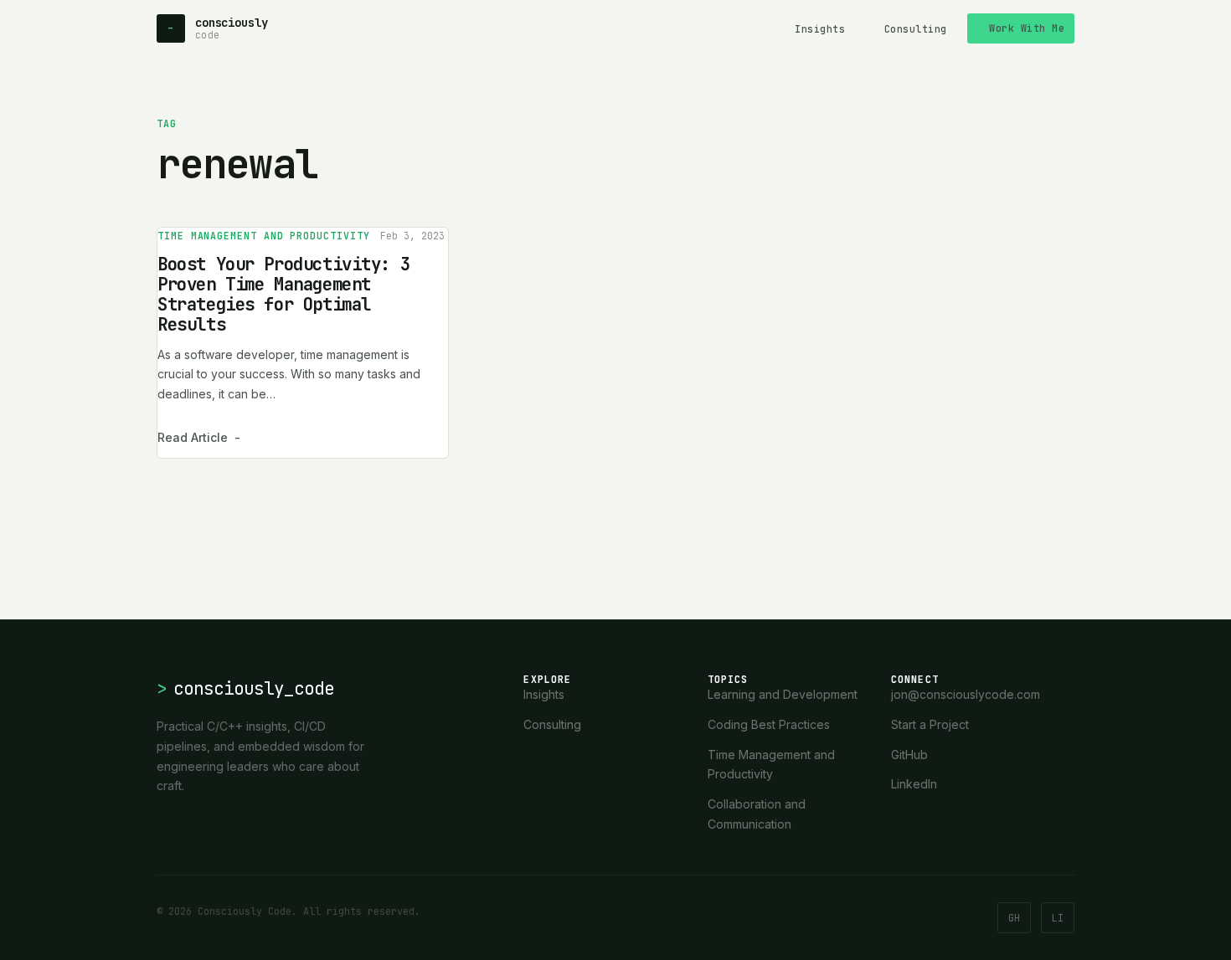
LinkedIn (914, 784)
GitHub (909, 754)
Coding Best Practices (769, 724)
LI (1058, 917)
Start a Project (930, 724)
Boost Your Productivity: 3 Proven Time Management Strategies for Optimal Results (283, 294)
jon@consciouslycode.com (965, 694)
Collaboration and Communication (757, 814)
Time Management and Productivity (263, 235)
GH (1014, 917)
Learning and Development (783, 694)
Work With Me (1026, 28)
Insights (820, 29)
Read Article (198, 437)
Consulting (915, 29)
